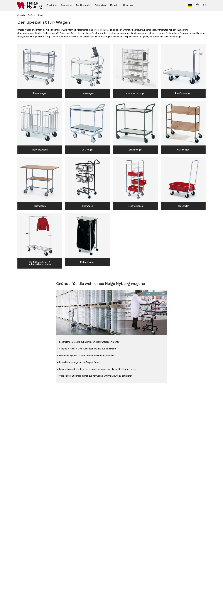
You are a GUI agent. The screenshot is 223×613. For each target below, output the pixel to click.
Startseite (21, 15)
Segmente (66, 5)
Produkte (52, 5)
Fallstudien (100, 5)
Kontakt (114, 5)
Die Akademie (83, 5)
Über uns (128, 5)
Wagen (40, 15)
